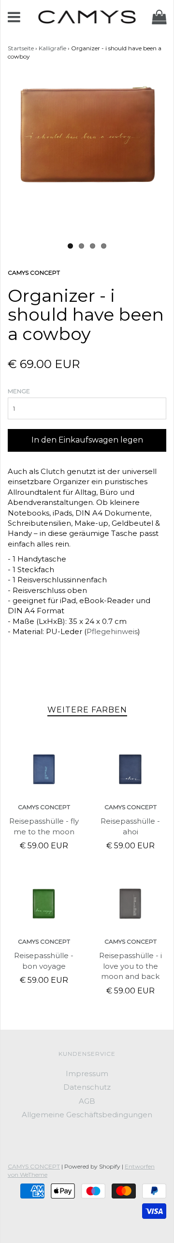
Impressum (87, 1073)
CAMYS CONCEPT (34, 1166)
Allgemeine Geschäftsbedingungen (87, 1114)
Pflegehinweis (112, 631)
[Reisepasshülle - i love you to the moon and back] (130, 904)
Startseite (21, 48)
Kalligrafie (52, 48)
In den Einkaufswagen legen (87, 439)
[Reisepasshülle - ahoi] (130, 769)
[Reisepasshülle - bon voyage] (44, 904)
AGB (87, 1101)
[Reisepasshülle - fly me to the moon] (44, 769)
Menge (19, 391)
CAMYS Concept (44, 807)
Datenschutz (87, 1087)
